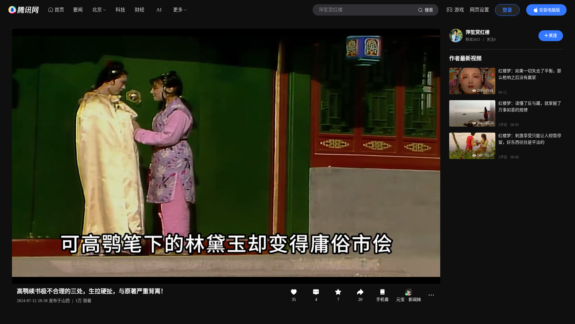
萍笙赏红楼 (478, 32)
